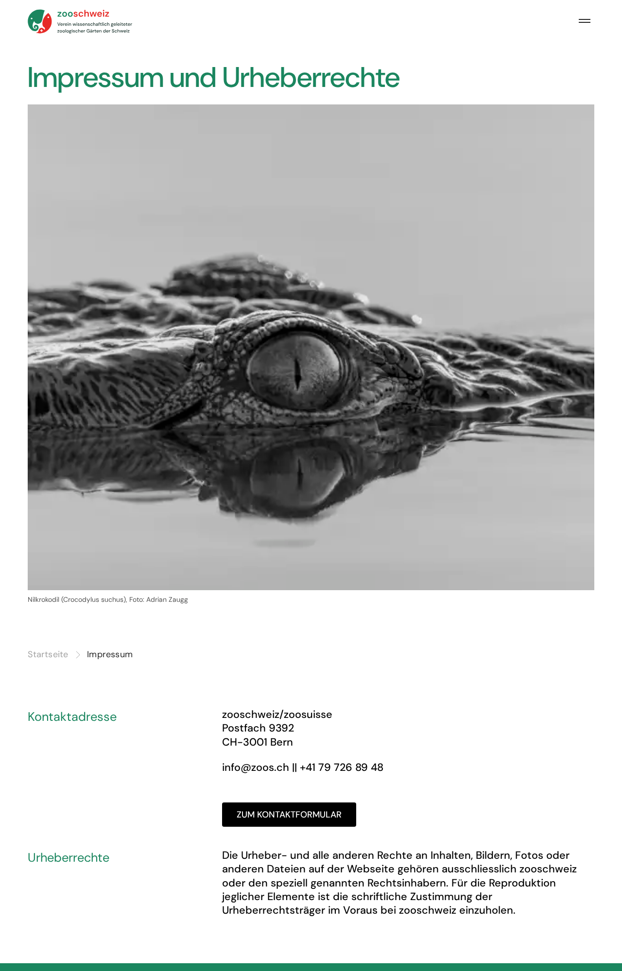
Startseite (48, 654)
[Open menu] (584, 21)
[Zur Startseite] (81, 21)
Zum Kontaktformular (289, 814)
